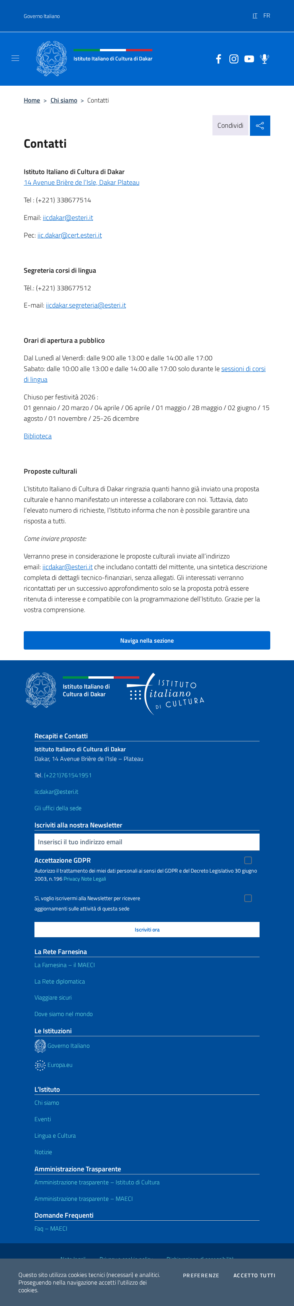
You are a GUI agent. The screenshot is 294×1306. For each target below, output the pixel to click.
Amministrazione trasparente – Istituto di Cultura (97, 1182)
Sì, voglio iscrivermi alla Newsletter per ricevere (87, 898)
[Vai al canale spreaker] (262, 58)
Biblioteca (38, 436)
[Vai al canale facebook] (216, 58)
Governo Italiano (42, 16)
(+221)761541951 (68, 775)
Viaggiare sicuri (53, 997)
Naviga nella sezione (147, 640)
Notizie (43, 1151)
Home (32, 100)
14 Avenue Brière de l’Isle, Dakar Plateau (81, 182)
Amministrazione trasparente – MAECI (83, 1198)
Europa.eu (59, 1064)
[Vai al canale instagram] (232, 58)
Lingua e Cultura (55, 1135)
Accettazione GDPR (62, 860)
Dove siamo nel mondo (63, 1013)
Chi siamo (64, 100)
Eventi (42, 1119)
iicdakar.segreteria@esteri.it (86, 305)
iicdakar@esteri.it (68, 217)
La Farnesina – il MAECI (64, 964)
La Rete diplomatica (59, 981)
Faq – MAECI (50, 1228)
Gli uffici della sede (58, 808)
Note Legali (93, 878)
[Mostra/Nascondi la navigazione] (15, 58)
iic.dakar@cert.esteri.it (70, 235)
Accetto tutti (255, 1275)
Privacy (72, 878)
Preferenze (201, 1275)
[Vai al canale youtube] (247, 58)
